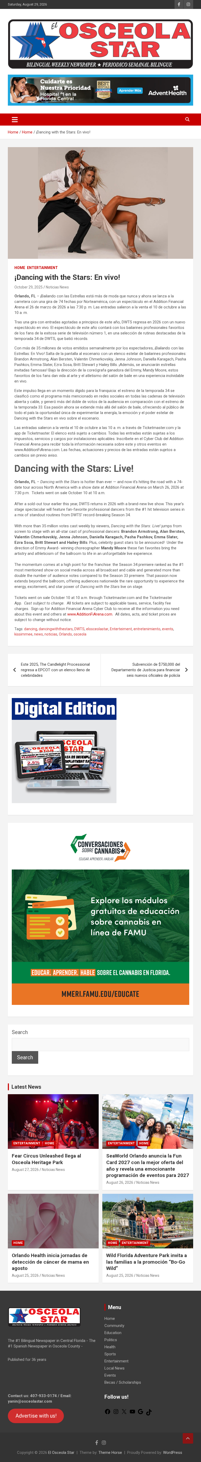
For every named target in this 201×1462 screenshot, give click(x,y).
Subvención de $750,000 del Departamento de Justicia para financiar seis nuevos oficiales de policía (145, 670)
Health (109, 1347)
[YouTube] (132, 1413)
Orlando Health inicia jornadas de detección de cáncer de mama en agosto (50, 1261)
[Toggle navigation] (15, 119)
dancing (30, 629)
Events (110, 1375)
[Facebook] (107, 1413)
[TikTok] (149, 1414)
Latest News (26, 1087)
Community (114, 1325)
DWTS (79, 629)
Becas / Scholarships (122, 1382)
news (38, 634)
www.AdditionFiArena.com (89, 614)
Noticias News (57, 287)
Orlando (65, 634)
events (167, 629)
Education (112, 1332)
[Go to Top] (188, 1438)
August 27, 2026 (25, 1169)
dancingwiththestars (56, 629)
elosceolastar (97, 629)
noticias (50, 634)
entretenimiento (146, 629)
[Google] (140, 1413)
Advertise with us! (36, 1416)
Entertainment (42, 268)
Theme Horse (110, 1452)
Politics (110, 1339)
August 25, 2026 (25, 1275)
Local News (114, 1368)
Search (20, 1032)
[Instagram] (116, 1413)
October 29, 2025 (28, 287)
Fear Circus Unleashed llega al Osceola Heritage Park (46, 1159)
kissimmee (23, 634)
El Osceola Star (61, 1452)
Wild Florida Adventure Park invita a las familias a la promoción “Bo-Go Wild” (146, 1261)
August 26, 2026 (119, 1182)
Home (19, 268)
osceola (80, 634)
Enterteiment (121, 629)
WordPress (172, 1452)
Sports (110, 1354)
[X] (124, 1413)
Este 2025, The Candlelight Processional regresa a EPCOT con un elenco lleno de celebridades (55, 670)
